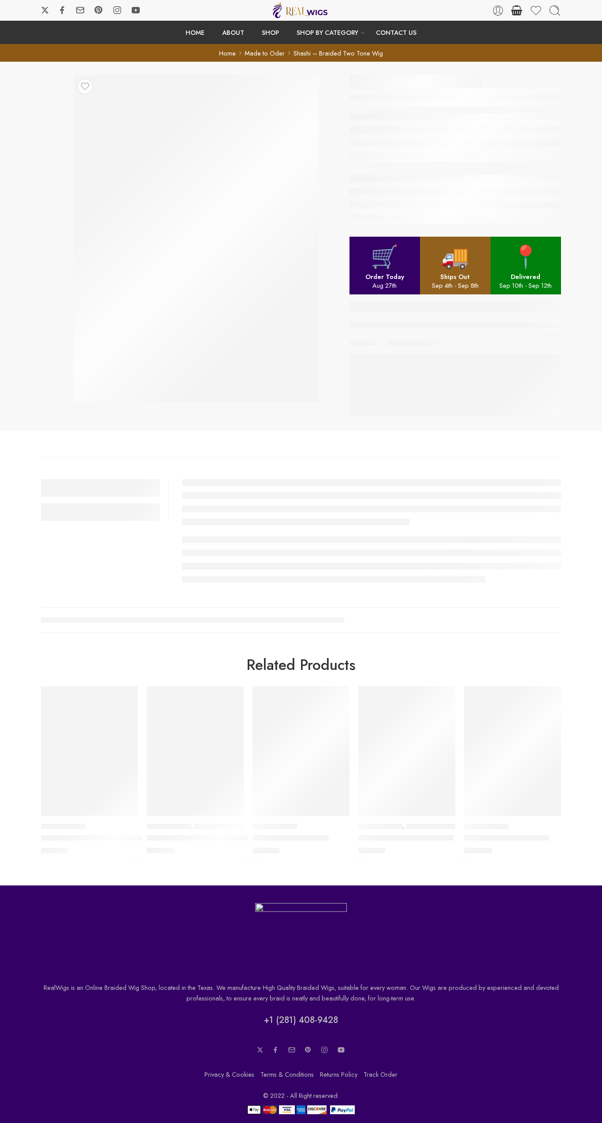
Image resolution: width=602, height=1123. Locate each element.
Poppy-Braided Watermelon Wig (93, 838)
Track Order (381, 1074)
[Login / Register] (498, 10)
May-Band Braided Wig (291, 838)
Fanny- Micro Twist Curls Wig (405, 838)
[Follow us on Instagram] (117, 10)
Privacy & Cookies (229, 1074)
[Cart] (517, 10)
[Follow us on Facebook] (62, 10)
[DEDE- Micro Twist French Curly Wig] (195, 750)
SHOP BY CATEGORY (327, 32)
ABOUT (233, 32)
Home (227, 53)
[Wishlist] (85, 86)
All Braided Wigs (63, 826)
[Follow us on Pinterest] (99, 10)
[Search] (555, 10)
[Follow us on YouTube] (136, 10)
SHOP (270, 32)
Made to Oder (265, 53)
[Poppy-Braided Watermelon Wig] (89, 750)
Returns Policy (338, 1074)
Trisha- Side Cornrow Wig (506, 838)
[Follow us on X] (45, 10)
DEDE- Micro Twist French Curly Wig (206, 838)
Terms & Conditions (287, 1074)
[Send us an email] (80, 10)
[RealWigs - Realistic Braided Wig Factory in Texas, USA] (301, 10)
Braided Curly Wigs (219, 826)
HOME (195, 32)
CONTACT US (396, 32)
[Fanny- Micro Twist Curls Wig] (406, 750)
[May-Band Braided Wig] (301, 750)
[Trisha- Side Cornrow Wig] (512, 750)
